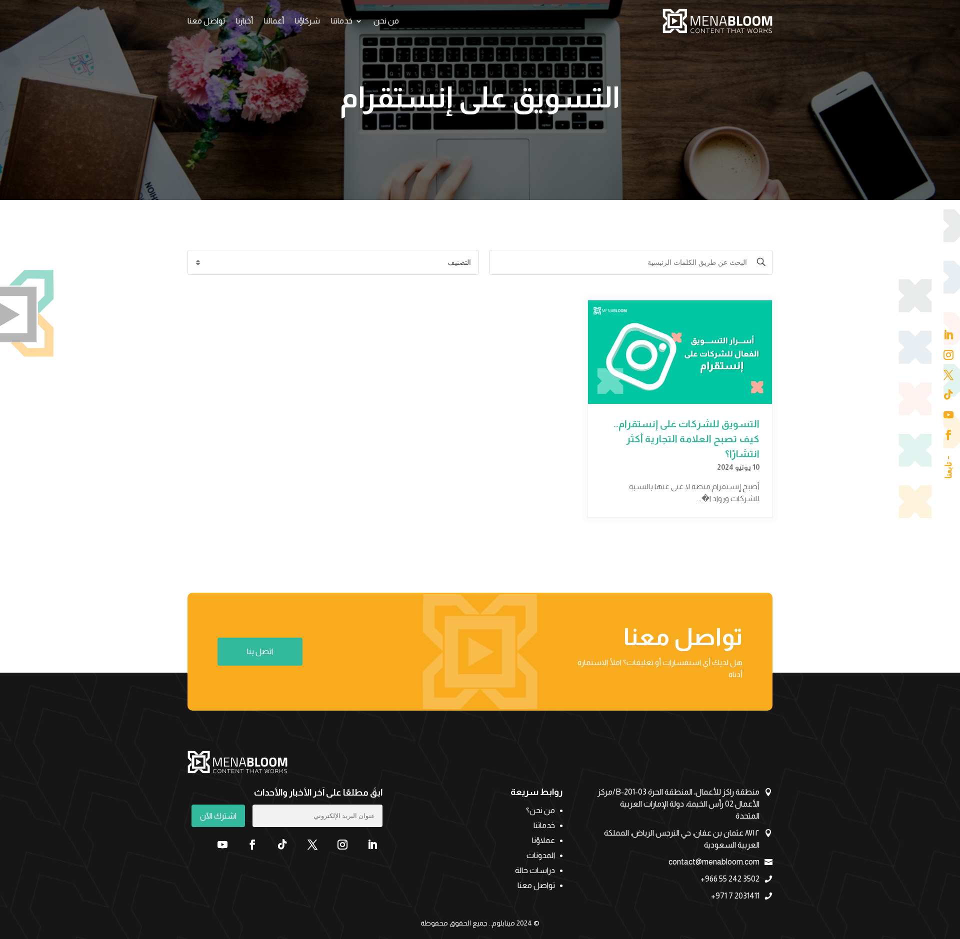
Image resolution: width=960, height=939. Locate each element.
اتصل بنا (260, 651)
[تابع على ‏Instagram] (342, 845)
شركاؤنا (307, 20)
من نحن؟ (540, 811)
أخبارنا (244, 20)
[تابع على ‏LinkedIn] (372, 845)
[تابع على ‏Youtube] (222, 845)
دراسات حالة (535, 871)
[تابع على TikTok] (282, 845)
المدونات (540, 856)
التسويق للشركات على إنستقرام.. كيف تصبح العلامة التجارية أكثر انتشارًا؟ (687, 438)
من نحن (386, 20)
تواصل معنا (206, 20)
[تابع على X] (312, 845)
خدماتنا (341, 20)
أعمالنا (274, 20)
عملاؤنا (543, 841)
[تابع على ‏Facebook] (252, 845)
